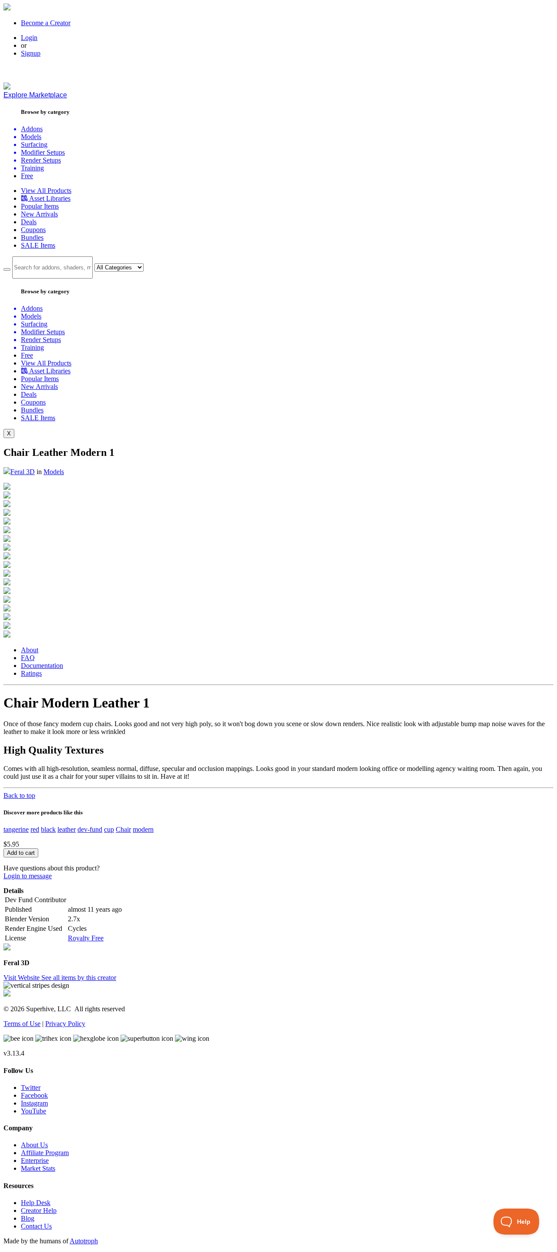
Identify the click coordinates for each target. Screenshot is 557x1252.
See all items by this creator (78, 977)
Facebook (34, 1095)
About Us (34, 1145)
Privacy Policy (65, 1023)
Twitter (30, 1087)
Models (54, 471)
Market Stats (38, 1168)
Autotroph (84, 1241)
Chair (123, 829)
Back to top (19, 795)
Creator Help (39, 1210)
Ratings (31, 673)
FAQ (28, 657)
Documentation (42, 665)
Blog (27, 1218)
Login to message (27, 876)
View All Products (46, 190)
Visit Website (22, 977)
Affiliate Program (45, 1152)
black (48, 829)
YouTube (33, 1111)
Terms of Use (21, 1023)
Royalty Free (86, 938)
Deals (29, 222)
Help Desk (35, 1202)
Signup (30, 53)
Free (27, 175)
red (34, 829)
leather (66, 829)
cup (109, 829)
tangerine (16, 829)
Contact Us (36, 1226)
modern (143, 829)
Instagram (34, 1103)
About (29, 650)
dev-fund (89, 829)
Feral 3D (22, 471)
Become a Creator (45, 23)
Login (29, 37)
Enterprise (35, 1160)
